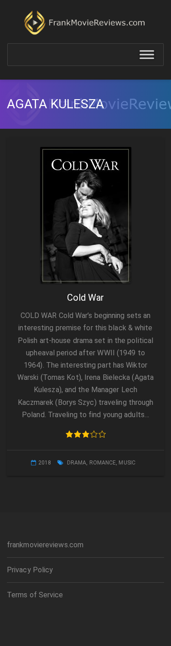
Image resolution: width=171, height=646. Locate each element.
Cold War (85, 297)
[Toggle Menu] (147, 54)
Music (127, 462)
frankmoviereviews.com (45, 544)
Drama (77, 462)
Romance (102, 462)
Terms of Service (35, 594)
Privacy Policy (30, 569)
